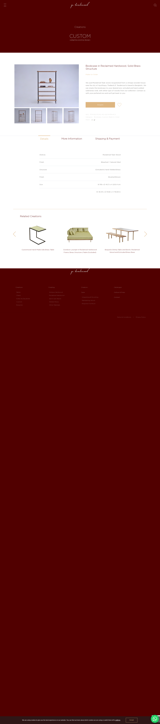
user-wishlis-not (119, 105)
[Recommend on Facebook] (92, 120)
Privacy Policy (141, 317)
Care (83, 292)
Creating (51, 287)
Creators (84, 287)
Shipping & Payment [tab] (107, 138)
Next (146, 234)
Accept (131, 720)
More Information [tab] (71, 138)
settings (117, 720)
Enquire (100, 105)
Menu (6, 5)
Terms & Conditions (124, 317)
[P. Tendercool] (80, 5)
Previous (14, 234)
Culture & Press (119, 292)
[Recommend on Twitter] (94, 120)
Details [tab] (44, 138)
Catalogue (118, 287)
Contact (117, 297)
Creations (19, 287)
